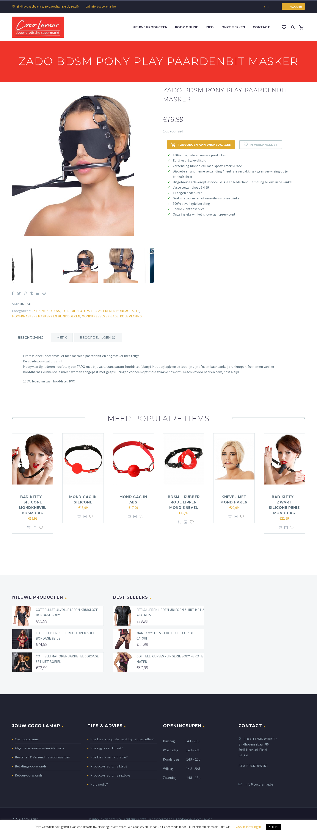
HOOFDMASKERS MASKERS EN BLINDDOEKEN (46, 316)
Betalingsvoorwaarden (32, 766)
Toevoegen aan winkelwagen (204, 145)
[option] (83, 162)
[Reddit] (44, 293)
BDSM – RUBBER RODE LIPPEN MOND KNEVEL (183, 502)
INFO (210, 27)
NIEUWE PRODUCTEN (149, 27)
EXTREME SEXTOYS (46, 311)
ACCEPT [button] (274, 827)
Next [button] (157, 266)
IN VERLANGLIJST (264, 145)
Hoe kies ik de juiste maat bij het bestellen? (122, 739)
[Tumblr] (31, 293)
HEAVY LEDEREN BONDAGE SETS (115, 311)
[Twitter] (19, 293)
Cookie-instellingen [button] (248, 827)
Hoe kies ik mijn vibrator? (109, 757)
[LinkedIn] (37, 293)
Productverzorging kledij (108, 766)
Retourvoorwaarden (29, 775)
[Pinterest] (25, 293)
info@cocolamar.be (103, 6)
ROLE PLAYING (131, 316)
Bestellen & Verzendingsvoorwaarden (42, 757)
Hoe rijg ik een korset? (106, 748)
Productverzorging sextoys (110, 775)
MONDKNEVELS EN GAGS (100, 316)
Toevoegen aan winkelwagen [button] (28, 527)
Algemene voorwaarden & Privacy (39, 748)
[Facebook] (12, 293)
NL (268, 7)
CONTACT (261, 27)
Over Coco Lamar (27, 739)
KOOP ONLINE (186, 27)
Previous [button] (9, 266)
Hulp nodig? (99, 784)
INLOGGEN (294, 6)
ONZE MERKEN (233, 27)
